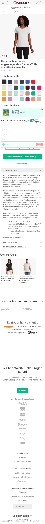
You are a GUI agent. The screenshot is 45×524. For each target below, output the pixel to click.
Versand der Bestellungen (22, 477)
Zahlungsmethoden (22, 473)
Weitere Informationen (12, 237)
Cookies (5, 521)
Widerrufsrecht (22, 481)
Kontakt (22, 390)
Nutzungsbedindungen (17, 521)
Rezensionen (23, 500)
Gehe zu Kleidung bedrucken (12, 12)
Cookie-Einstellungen (35, 521)
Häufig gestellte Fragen (22, 461)
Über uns (22, 492)
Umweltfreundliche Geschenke (22, 496)
